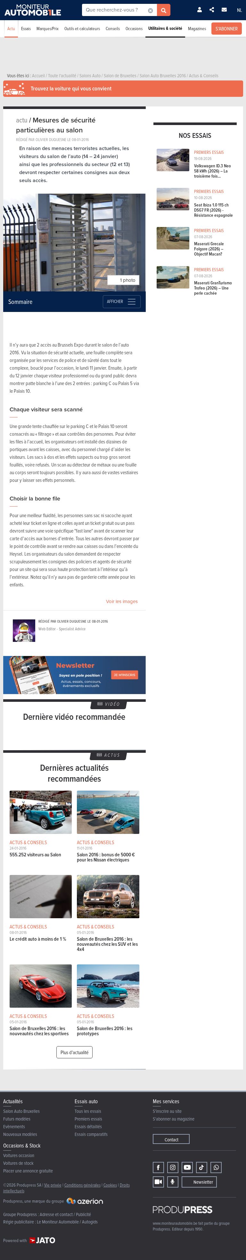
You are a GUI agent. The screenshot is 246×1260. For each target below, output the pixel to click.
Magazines (197, 28)
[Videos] (158, 1182)
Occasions (134, 28)
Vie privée (53, 1185)
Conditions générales (82, 1185)
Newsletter (203, 1182)
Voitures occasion (18, 1155)
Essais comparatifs (91, 1134)
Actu (11, 28)
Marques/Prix (48, 28)
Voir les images (122, 601)
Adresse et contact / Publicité (65, 1214)
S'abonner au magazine (173, 1118)
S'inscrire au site (167, 1111)
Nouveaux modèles (20, 1134)
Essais (26, 28)
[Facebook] (158, 1167)
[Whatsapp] (216, 1167)
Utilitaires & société (165, 28)
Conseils (113, 28)
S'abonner (227, 28)
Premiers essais (88, 1118)
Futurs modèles (16, 1118)
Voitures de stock (18, 1163)
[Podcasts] (172, 1182)
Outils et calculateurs (82, 28)
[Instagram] (172, 1167)
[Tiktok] (201, 1167)
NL (239, 10)
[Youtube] (187, 1167)
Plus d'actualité (74, 1052)
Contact (171, 1139)
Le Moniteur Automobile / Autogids (67, 1221)
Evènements (14, 1126)
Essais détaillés (88, 1126)
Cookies (110, 1185)
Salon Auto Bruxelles (21, 1111)
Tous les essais (88, 1111)
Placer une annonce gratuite (28, 1170)
